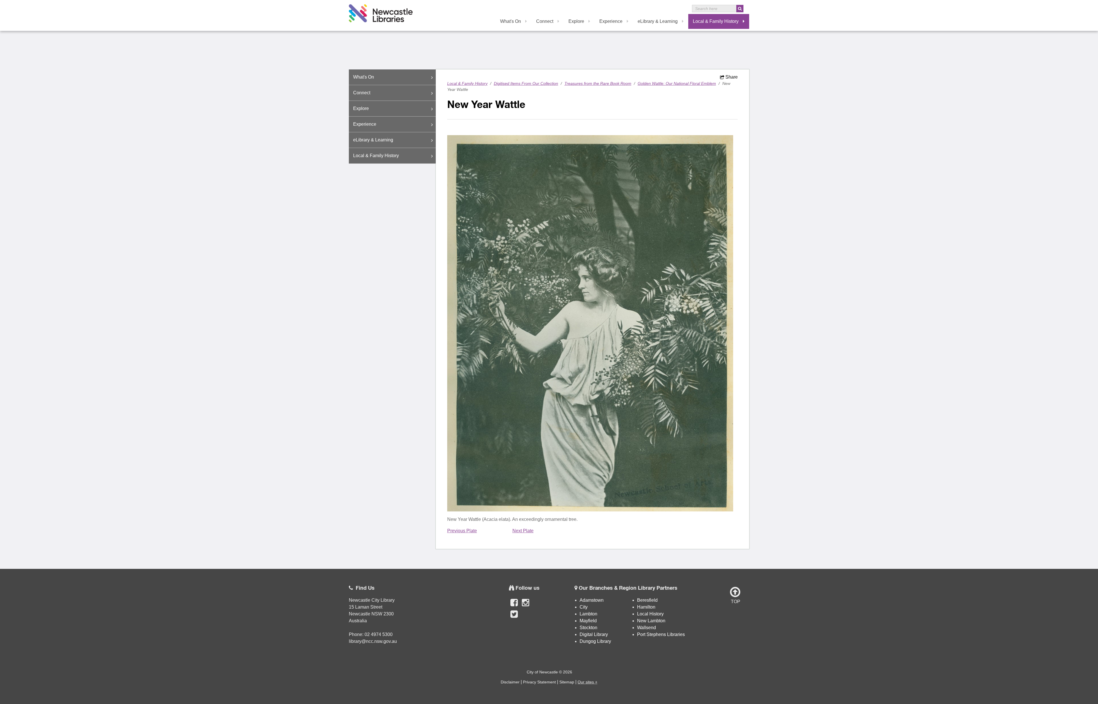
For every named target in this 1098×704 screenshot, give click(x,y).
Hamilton (646, 607)
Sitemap (566, 682)
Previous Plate (462, 530)
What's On (510, 21)
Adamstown (592, 600)
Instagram (525, 605)
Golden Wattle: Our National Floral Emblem (677, 83)
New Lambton (651, 620)
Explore (576, 21)
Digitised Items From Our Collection (526, 83)
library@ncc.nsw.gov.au (373, 641)
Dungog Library (595, 641)
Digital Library (594, 634)
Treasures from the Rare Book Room (597, 83)
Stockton (588, 627)
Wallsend (646, 627)
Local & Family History (716, 21)
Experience (610, 21)
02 (368, 634)
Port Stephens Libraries (661, 634)
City (584, 607)
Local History (650, 613)
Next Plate (523, 530)
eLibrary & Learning (658, 21)
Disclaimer (510, 682)
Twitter (514, 617)
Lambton (588, 613)
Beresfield (647, 600)
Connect (544, 21)
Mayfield (588, 620)
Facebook (514, 605)
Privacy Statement (539, 682)
